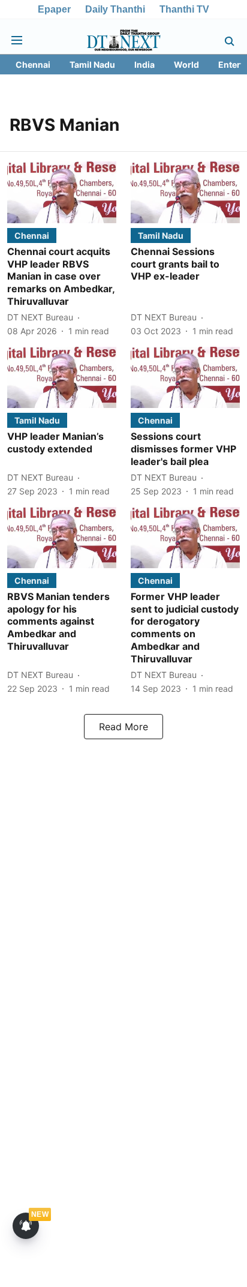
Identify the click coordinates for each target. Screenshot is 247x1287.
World (186, 64)
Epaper (54, 9)
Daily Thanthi (115, 9)
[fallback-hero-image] (61, 192)
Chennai (33, 64)
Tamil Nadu (92, 64)
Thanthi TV (184, 9)
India (144, 64)
